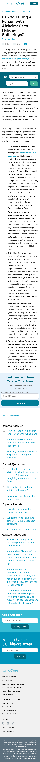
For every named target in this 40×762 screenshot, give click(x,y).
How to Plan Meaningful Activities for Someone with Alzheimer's (21, 442)
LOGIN (34, 3)
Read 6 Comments (10, 415)
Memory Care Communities (11, 691)
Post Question (20, 626)
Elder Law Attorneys (9, 710)
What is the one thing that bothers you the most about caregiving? (21, 520)
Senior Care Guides (8, 707)
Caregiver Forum (7, 703)
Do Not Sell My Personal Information (25, 758)
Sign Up (20, 656)
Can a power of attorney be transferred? (21, 497)
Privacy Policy (9, 758)
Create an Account (8, 728)
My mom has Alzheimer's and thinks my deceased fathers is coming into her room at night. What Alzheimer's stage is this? (22, 557)
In (3, 83)
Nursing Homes (7, 695)
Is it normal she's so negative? (22, 529)
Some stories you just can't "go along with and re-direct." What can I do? (22, 542)
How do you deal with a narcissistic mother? (19, 510)
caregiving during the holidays (15, 58)
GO (34, 83)
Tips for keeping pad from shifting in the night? (20, 489)
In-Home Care (7, 680)
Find (5, 77)
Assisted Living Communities (12, 687)
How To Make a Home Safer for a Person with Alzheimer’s (22, 432)
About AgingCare (8, 731)
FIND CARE (19, 403)
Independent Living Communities (13, 684)
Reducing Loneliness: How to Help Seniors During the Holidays (22, 454)
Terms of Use (32, 757)
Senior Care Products (9, 714)
